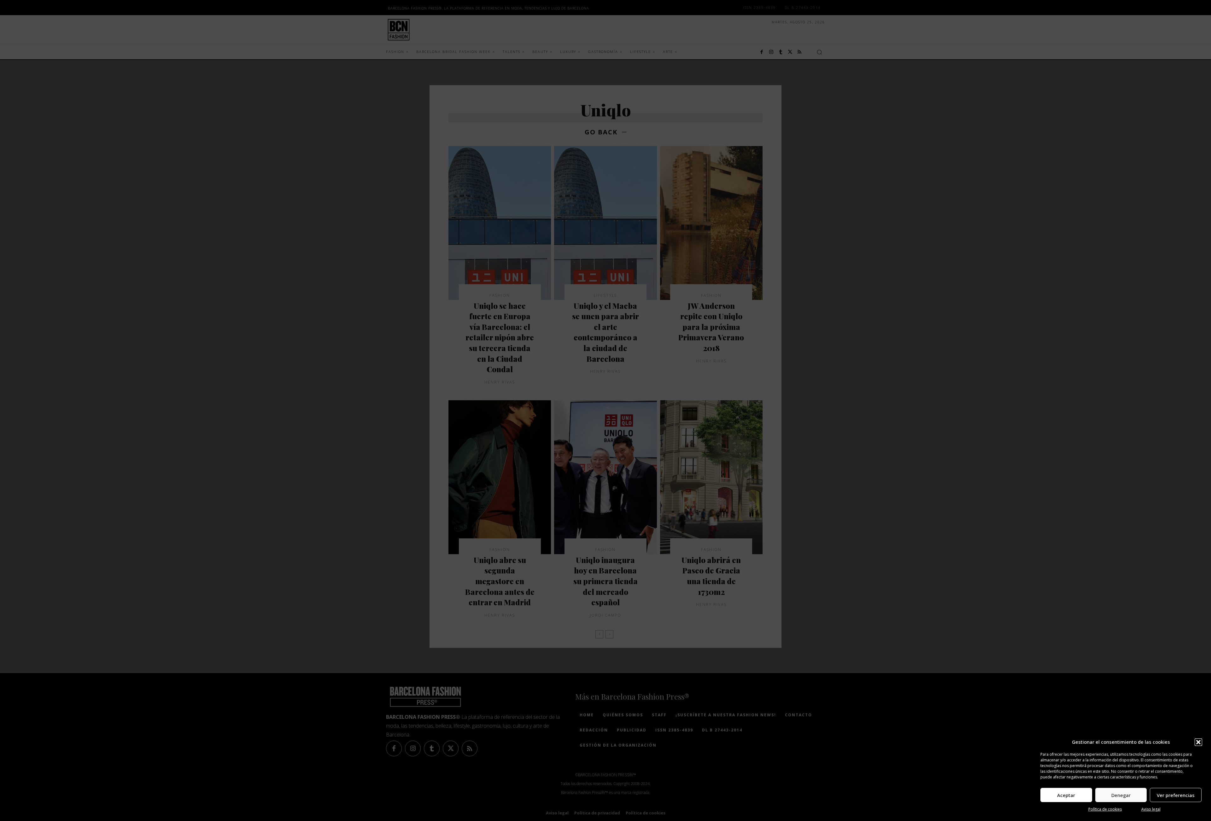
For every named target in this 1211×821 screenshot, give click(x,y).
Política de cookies (1105, 809)
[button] (1198, 742)
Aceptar (1066, 795)
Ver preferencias (1176, 795)
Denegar (1121, 795)
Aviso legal (1151, 809)
